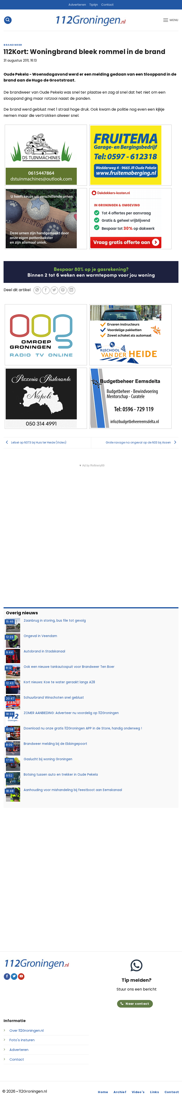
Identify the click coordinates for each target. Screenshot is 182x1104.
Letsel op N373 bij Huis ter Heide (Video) (38, 442)
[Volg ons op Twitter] (14, 976)
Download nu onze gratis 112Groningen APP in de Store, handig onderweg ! (83, 728)
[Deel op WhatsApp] (37, 290)
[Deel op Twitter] (54, 290)
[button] (8, 20)
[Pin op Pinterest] (63, 290)
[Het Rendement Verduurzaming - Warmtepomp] (91, 272)
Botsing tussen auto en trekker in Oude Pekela (61, 774)
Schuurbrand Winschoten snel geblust (54, 697)
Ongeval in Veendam (40, 636)
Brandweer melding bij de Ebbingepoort (55, 744)
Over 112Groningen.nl (26, 1030)
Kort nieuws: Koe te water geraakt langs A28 (59, 682)
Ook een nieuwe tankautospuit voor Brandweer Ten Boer (69, 667)
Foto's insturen (22, 1040)
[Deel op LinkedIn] (71, 290)
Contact (107, 5)
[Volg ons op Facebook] (7, 976)
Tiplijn (93, 5)
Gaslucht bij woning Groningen (48, 759)
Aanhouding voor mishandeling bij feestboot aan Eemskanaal (73, 790)
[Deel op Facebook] (46, 290)
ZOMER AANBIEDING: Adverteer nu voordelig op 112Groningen (71, 713)
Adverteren (77, 5)
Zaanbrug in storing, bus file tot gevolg (55, 620)
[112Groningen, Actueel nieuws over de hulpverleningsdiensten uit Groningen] (91, 20)
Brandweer (13, 45)
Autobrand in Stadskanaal (44, 651)
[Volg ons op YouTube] (21, 976)
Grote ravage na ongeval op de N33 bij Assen (139, 442)
